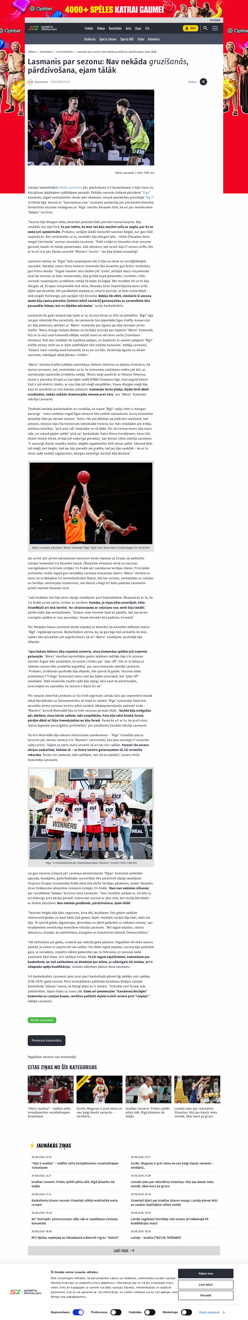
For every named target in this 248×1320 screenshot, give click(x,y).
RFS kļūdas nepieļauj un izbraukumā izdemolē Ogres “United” (75, 1238)
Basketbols (115, 28)
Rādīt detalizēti (209, 1312)
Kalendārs (154, 39)
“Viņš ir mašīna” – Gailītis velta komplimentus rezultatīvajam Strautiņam (49, 1112)
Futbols (89, 28)
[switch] (115, 1312)
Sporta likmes (107, 39)
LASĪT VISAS (121, 1250)
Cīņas (138, 28)
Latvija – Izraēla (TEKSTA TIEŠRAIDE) (156, 1238)
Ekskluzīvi (90, 39)
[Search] (205, 28)
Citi (147, 28)
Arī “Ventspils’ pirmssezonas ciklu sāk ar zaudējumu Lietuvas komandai (75, 1221)
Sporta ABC (127, 39)
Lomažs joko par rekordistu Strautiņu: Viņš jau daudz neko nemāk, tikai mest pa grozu (195, 1112)
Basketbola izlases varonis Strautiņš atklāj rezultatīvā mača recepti (75, 1203)
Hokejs (101, 28)
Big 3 (149, 197)
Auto (128, 28)
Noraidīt (205, 1295)
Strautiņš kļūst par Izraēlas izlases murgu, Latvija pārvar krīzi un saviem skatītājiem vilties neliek (174, 1203)
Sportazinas (41, 82)
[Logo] (42, 28)
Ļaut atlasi (206, 1284)
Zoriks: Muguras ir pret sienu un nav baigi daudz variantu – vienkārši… (99, 1112)
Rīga (146, 192)
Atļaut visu (206, 1273)
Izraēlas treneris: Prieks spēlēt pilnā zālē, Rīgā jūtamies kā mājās (148, 1112)
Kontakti (215, 20)
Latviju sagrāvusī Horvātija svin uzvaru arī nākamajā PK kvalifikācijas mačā (170, 1221)
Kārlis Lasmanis (70, 187)
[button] (215, 1086)
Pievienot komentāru (47, 1040)
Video (141, 39)
